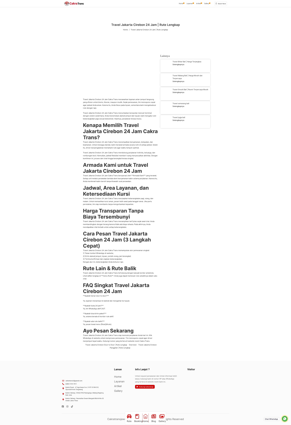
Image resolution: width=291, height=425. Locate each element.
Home (181, 3)
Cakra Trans (113, 99)
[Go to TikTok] (72, 406)
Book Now (222, 4)
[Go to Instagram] (67, 406)
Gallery (206, 3)
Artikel (198, 3)
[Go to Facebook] (63, 406)
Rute (110, 276)
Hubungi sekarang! (146, 387)
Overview (133, 345)
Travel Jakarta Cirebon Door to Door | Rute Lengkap (106, 345)
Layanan (190, 3)
